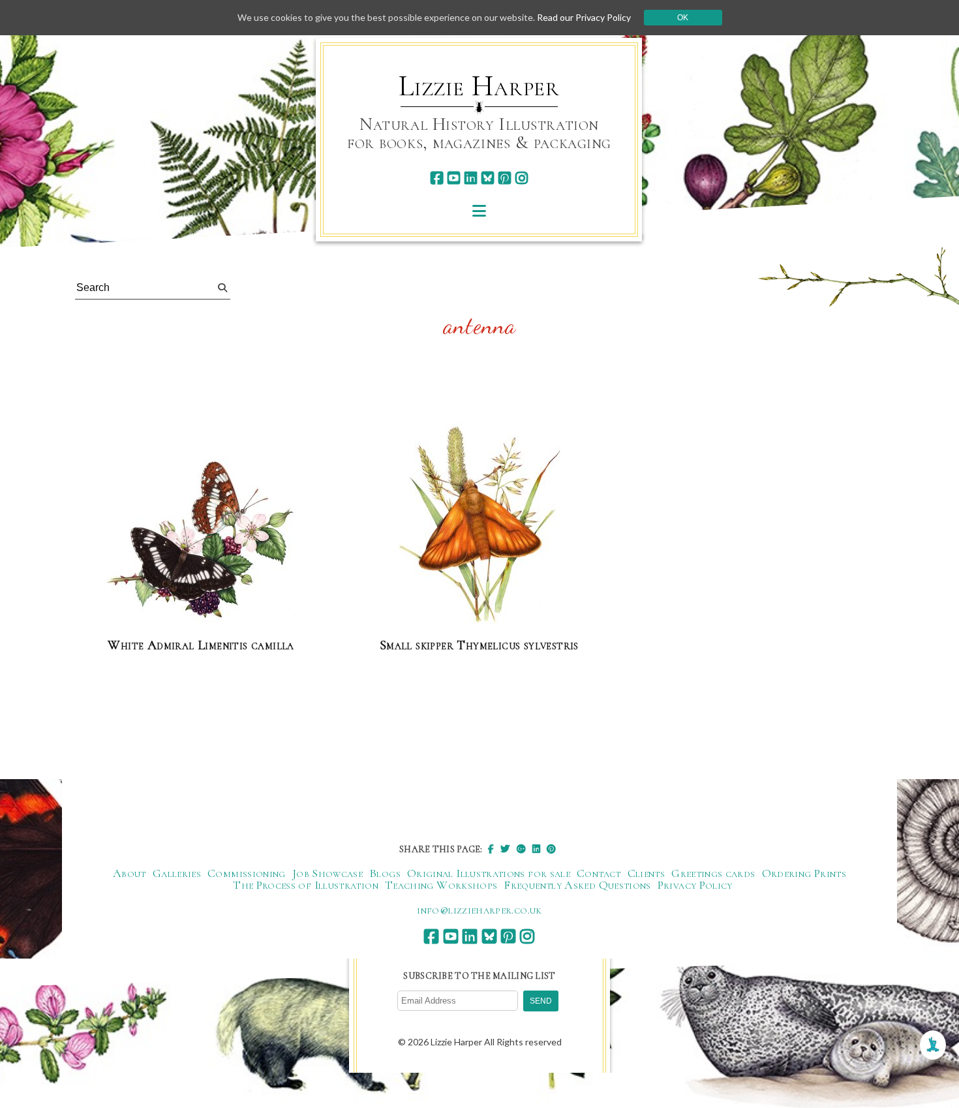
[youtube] (454, 178)
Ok (682, 17)
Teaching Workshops (441, 885)
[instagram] (521, 178)
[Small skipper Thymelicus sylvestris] (479, 523)
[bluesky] (487, 178)
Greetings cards (713, 873)
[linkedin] (470, 178)
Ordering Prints (804, 873)
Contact (599, 873)
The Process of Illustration (305, 885)
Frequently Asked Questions (577, 885)
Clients (646, 873)
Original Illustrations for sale (488, 873)
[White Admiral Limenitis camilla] (201, 541)
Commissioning (246, 873)
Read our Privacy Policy (584, 17)
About (129, 873)
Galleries (177, 873)
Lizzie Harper (479, 86)
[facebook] (437, 178)
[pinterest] (504, 178)
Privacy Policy (695, 885)
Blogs (385, 873)
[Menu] (479, 210)
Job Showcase (327, 873)
